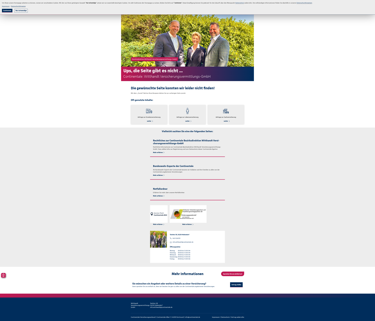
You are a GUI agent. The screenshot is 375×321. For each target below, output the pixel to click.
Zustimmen (7, 10)
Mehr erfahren (158, 152)
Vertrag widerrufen (237, 317)
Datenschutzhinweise (18, 6)
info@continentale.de (192, 317)
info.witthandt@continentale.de (183, 242)
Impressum (6, 6)
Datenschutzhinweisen (304, 3)
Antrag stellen (236, 285)
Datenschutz (239, 3)
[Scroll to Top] (365, 155)
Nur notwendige (21, 10)
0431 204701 (176, 238)
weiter (149, 121)
